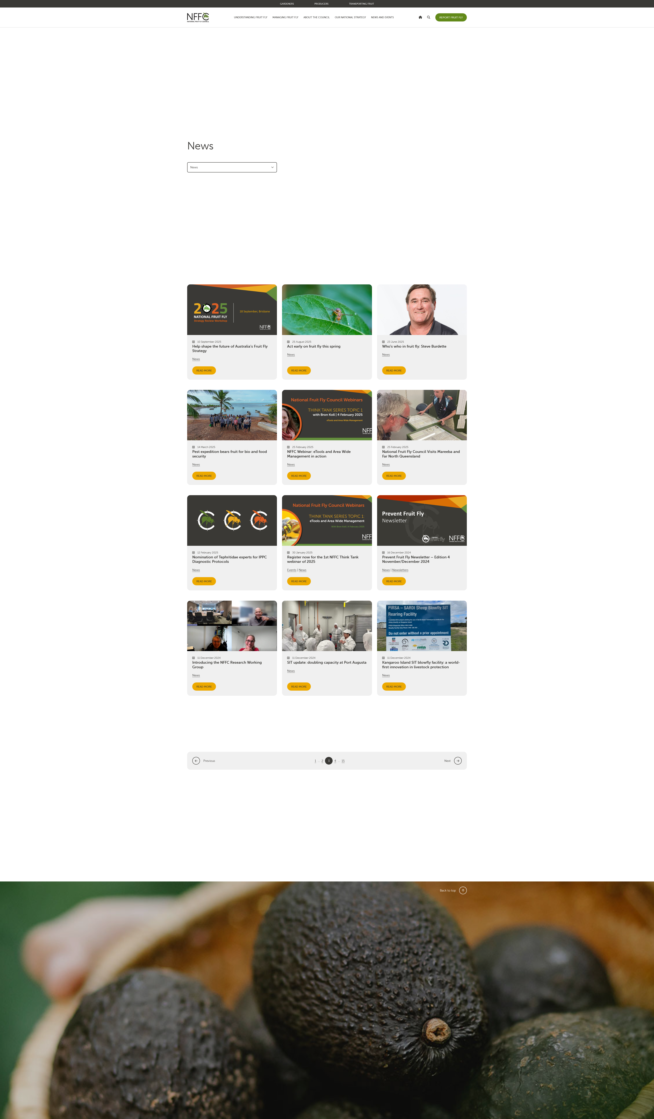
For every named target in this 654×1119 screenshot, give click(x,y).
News (196, 359)
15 (343, 761)
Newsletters (400, 570)
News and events (382, 17)
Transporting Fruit (361, 4)
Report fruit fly (451, 17)
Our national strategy (350, 17)
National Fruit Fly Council (198, 17)
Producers (321, 4)
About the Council (316, 17)
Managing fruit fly (285, 17)
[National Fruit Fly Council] (420, 17)
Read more (204, 370)
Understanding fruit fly (250, 17)
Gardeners (287, 4)
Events (291, 570)
